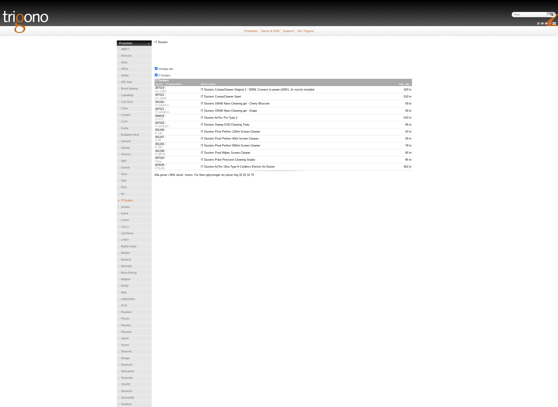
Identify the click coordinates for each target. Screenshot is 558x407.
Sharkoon (127, 364)
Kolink (124, 213)
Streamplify (127, 397)
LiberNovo (127, 233)
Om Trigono (305, 31)
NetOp (125, 285)
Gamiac (125, 147)
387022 (159, 94)
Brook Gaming (129, 88)
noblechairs (128, 299)
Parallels (126, 312)
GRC (124, 161)
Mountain (126, 266)
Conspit (125, 114)
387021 (159, 109)
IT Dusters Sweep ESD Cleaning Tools (225, 124)
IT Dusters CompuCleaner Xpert (221, 96)
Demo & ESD (270, 31)
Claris (124, 108)
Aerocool (126, 55)
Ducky (124, 128)
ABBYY (125, 49)
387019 (159, 87)
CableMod (127, 95)
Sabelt (125, 338)
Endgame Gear (130, 134)
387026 (159, 122)
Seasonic (126, 351)
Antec (124, 62)
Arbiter (125, 75)
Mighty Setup (128, 246)
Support (288, 31)
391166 (159, 102)
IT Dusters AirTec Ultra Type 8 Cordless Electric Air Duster (238, 166)
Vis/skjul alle (165, 69)
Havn (124, 174)
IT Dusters (127, 200)
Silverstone (127, 371)
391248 (159, 151)
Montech (126, 259)
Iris (122, 193)
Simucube (127, 377)
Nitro (124, 292)
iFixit (123, 187)
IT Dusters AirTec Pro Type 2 (219, 117)
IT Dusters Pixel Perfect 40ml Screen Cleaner (230, 138)
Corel (124, 121)
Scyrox (125, 344)
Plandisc (126, 325)
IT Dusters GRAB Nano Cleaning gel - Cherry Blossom (235, 103)
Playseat (126, 331)
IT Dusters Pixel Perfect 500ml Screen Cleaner (230, 145)
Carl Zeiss (127, 101)
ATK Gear (126, 82)
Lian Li (125, 226)
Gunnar (125, 167)
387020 (159, 158)
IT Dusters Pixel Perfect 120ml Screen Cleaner (230, 131)
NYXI (124, 305)
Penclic (125, 318)
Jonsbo (125, 207)
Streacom (126, 391)
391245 (159, 144)
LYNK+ (125, 239)
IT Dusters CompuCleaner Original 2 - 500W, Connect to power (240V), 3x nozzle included (257, 89)
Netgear (126, 279)
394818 (159, 116)
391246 (159, 129)
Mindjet (125, 252)
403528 (159, 164)
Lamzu (125, 220)
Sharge (125, 358)
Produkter (251, 31)
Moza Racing (129, 272)
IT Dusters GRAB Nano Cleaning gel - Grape (229, 110)
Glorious (126, 154)
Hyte (123, 180)
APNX (124, 69)
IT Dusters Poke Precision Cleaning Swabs (228, 159)
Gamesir (126, 141)
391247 (159, 137)
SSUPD (125, 384)
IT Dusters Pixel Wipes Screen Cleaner (225, 152)
